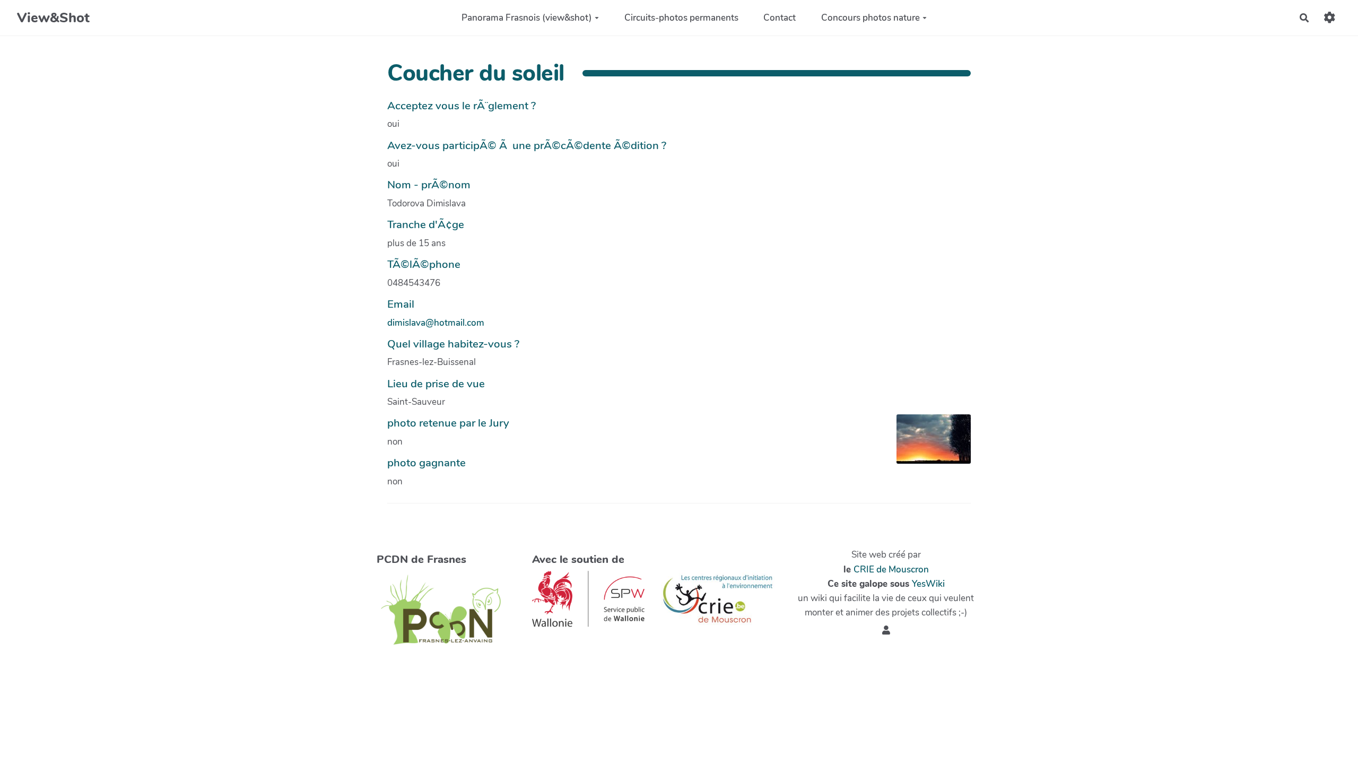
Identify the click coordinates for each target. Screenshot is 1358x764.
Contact (779, 18)
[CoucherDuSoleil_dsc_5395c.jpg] (928, 444)
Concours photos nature (870, 18)
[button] (886, 630)
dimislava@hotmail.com (435, 323)
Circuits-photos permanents (681, 18)
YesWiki (928, 584)
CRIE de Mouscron (891, 569)
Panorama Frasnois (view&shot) (527, 18)
